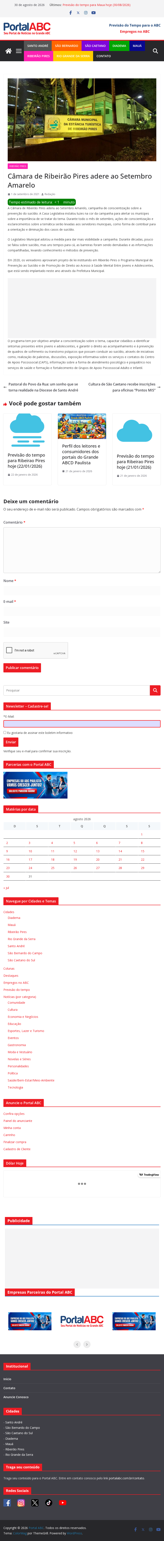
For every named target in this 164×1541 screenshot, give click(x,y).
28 (120, 868)
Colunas (9, 968)
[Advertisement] (82, 308)
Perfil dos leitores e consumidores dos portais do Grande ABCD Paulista (81, 454)
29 (142, 868)
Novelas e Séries (19, 1059)
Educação (14, 1024)
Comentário (14, 522)
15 (142, 851)
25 (52, 868)
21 (120, 859)
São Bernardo (66, 46)
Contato (104, 56)
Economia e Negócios (23, 1017)
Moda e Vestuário (20, 1052)
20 (98, 859)
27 (98, 868)
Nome (9, 580)
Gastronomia (17, 1045)
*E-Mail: (8, 716)
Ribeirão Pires (38, 56)
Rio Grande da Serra (73, 56)
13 (98, 851)
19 (75, 859)
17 (30, 859)
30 (8, 876)
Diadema (119, 46)
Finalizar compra (14, 1142)
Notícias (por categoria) (19, 997)
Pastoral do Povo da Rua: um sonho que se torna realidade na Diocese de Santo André (43, 387)
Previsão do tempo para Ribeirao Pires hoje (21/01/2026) (135, 461)
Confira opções (14, 1114)
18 (52, 859)
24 (30, 868)
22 (142, 859)
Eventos (13, 1038)
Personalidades (18, 1066)
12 (75, 851)
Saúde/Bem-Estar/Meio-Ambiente (31, 1080)
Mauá (137, 46)
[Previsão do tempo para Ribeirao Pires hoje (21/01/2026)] (137, 416)
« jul (6, 888)
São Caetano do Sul (21, 960)
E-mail (9, 601)
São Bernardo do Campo (25, 953)
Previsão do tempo (16, 990)
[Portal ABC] (8, 51)
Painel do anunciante (17, 1121)
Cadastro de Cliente (17, 1149)
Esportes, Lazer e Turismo (26, 1031)
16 (8, 859)
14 (120, 851)
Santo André (37, 46)
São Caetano (95, 46)
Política (13, 1073)
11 (52, 851)
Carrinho (9, 1135)
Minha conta (12, 1128)
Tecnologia (15, 1087)
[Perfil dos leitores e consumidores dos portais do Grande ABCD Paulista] (82, 416)
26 (75, 868)
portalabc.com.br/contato (126, 1478)
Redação (50, 194)
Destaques (10, 976)
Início (7, 1379)
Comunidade (16, 1002)
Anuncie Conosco (16, 1397)
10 (30, 851)
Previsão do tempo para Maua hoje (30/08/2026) (96, 5)
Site (6, 622)
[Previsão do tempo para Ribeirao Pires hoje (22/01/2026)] (27, 416)
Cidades (8, 912)
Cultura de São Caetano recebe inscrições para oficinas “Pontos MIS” (121, 387)
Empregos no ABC (16, 983)
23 (8, 868)
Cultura (13, 1010)
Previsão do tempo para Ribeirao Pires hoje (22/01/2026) (26, 460)
